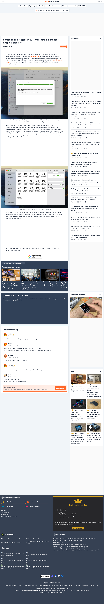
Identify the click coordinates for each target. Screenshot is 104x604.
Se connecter (60, 388)
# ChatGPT (81, 6)
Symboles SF (35, 56)
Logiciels (63, 46)
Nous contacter (94, 585)
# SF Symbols (7, 263)
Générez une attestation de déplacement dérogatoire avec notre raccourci (76, 550)
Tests (73, 371)
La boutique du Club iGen (9, 516)
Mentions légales (10, 585)
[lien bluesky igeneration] (62, 576)
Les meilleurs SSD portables (37, 539)
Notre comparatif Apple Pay (12, 542)
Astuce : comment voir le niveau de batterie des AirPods (70, 546)
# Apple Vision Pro (18, 263)
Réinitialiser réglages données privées (52, 592)
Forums (3, 510)
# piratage (32, 6)
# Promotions (23, 6)
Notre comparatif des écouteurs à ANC (38, 542)
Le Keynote (4, 514)
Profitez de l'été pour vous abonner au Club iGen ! (53, 10)
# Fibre (64, 6)
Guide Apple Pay (58, 542)
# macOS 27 (72, 6)
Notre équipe (73, 585)
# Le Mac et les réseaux (52, 6)
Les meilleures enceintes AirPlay (13, 539)
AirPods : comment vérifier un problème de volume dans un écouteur (74, 538)
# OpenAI (40, 6)
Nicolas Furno (7, 46)
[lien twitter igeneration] (59, 576)
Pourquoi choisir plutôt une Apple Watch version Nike (69, 544)
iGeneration (9, 506)
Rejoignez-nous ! (78, 528)
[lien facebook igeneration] (56, 576)
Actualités (75, 39)
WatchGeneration (35, 506)
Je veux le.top (5, 512)
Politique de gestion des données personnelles (53, 585)
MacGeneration (34, 502)
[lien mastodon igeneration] (52, 576)
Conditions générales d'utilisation (27, 585)
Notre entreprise (83, 585)
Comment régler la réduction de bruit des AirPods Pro (69, 548)
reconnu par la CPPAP (38, 590)
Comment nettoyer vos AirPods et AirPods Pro (67, 540)
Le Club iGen (9, 502)
